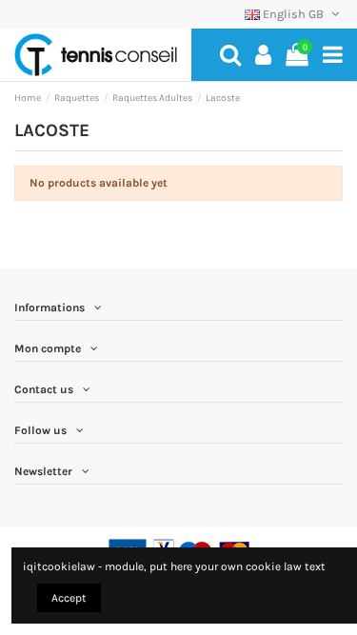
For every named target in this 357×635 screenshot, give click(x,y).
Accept (69, 598)
